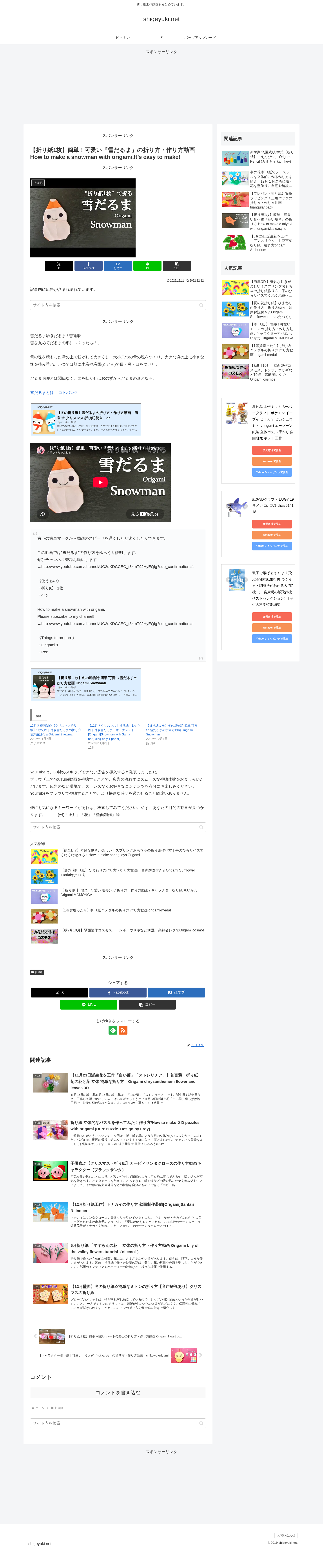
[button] (177, 266)
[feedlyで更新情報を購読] (113, 1030)
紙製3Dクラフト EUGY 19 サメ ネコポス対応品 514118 (273, 506)
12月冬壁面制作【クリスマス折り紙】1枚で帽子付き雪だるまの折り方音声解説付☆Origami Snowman (55, 730)
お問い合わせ (286, 1535)
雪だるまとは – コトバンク (54, 392)
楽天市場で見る (272, 450)
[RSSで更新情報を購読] (123, 1030)
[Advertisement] (161, 86)
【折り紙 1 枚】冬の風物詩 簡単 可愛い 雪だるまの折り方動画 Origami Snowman (172, 730)
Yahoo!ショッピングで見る (272, 472)
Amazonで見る (272, 461)
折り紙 (39, 972)
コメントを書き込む (118, 1392)
